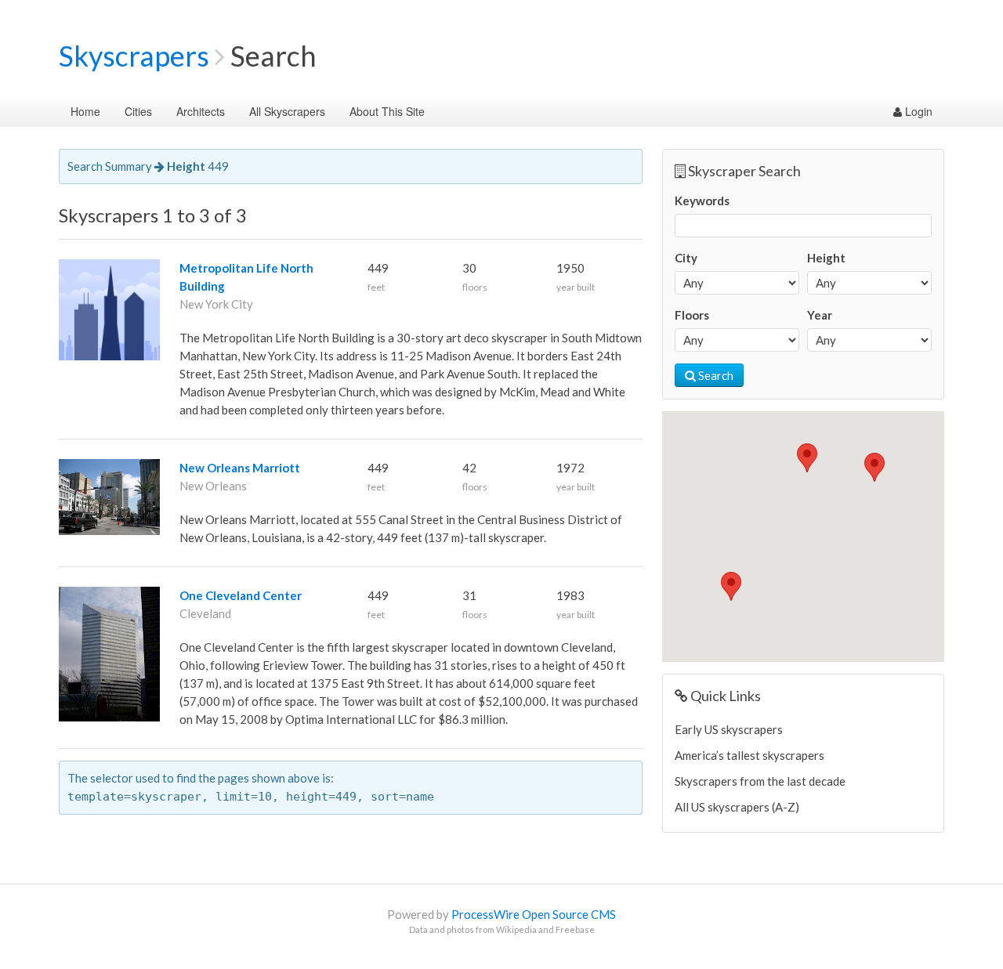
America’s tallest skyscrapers (749, 755)
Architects (200, 111)
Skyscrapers (134, 55)
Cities (138, 111)
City (686, 258)
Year (819, 315)
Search (714, 375)
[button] (874, 467)
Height (826, 258)
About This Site (387, 111)
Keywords (702, 200)
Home (85, 111)
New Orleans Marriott (239, 468)
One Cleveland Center (240, 595)
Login (917, 111)
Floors (692, 315)
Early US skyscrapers (729, 729)
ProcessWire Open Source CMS (533, 914)
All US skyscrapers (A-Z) (737, 807)
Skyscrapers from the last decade (760, 781)
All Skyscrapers (287, 111)
